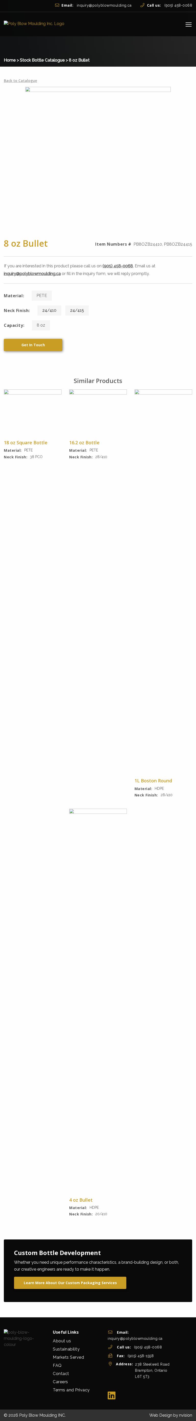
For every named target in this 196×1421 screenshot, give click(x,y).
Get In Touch (33, 344)
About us (62, 1341)
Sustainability (66, 1349)
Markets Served (68, 1357)
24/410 (49, 310)
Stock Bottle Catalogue (42, 60)
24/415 (77, 310)
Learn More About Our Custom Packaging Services (70, 1282)
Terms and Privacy (71, 1390)
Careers (60, 1381)
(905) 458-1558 (141, 1356)
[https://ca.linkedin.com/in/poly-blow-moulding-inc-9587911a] (112, 1395)
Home (10, 60)
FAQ (57, 1365)
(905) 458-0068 (169, 5)
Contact (61, 1373)
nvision (185, 1415)
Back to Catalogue (20, 80)
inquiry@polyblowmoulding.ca (96, 5)
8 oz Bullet (79, 60)
